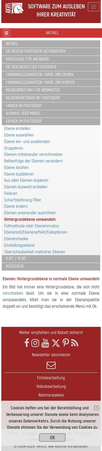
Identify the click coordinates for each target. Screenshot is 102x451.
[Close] (96, 408)
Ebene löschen (16, 167)
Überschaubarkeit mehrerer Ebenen (34, 252)
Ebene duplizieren (19, 174)
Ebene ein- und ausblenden (27, 141)
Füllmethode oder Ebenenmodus (31, 226)
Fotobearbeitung (51, 378)
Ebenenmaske (16, 238)
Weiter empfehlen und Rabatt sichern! (51, 332)
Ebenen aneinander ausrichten (30, 213)
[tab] (51, 44)
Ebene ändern (16, 206)
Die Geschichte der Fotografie (31, 67)
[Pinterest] (66, 343)
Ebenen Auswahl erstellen (25, 187)
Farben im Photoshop (24, 105)
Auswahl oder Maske (23, 113)
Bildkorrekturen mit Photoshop (33, 98)
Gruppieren (13, 148)
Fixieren (10, 193)
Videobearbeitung (51, 386)
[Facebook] (26, 343)
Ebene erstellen (17, 128)
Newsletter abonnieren (51, 355)
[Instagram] (35, 343)
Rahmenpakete (51, 395)
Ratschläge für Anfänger (27, 59)
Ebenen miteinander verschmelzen (33, 154)
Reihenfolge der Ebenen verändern (33, 161)
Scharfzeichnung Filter (22, 200)
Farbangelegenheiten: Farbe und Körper (40, 82)
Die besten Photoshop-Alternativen (35, 51)
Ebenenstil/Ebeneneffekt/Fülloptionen (35, 232)
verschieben (13, 293)
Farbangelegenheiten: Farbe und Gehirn (39, 74)
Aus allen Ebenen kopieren (26, 180)
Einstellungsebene (19, 245)
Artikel (12, 43)
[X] (55, 343)
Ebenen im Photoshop (24, 121)
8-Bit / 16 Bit (16, 258)
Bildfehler (15, 266)
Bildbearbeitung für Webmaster (33, 90)
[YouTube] (45, 343)
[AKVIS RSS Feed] (74, 343)
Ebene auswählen (19, 135)
